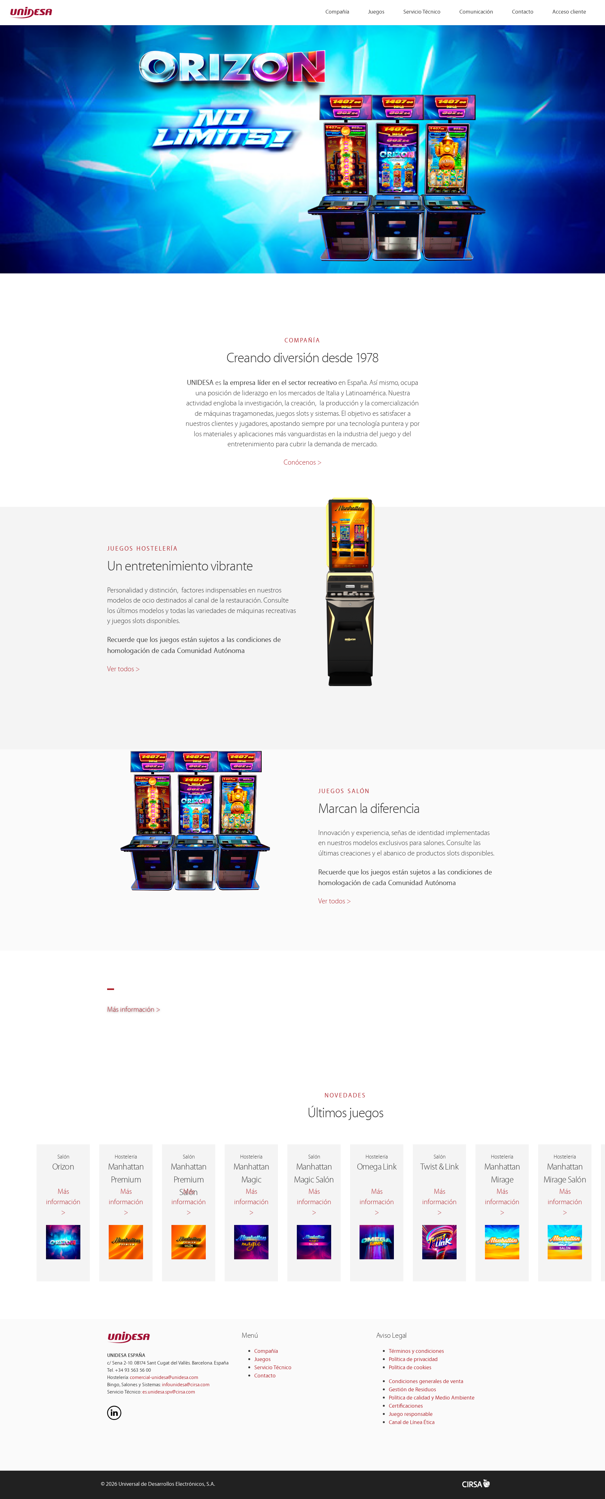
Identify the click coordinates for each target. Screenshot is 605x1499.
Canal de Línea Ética (412, 1422)
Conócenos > (303, 463)
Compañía (337, 12)
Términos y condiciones (416, 1351)
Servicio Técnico (422, 12)
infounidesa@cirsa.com (186, 1385)
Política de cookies (410, 1368)
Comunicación (476, 12)
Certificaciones (406, 1406)
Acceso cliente (569, 12)
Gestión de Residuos (412, 1390)
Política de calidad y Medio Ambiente (432, 1398)
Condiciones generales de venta (426, 1381)
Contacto (522, 12)
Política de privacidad (413, 1359)
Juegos (376, 12)
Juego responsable (411, 1414)
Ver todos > (123, 670)
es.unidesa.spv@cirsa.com (168, 1392)
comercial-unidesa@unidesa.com (164, 1378)
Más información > (133, 1010)
